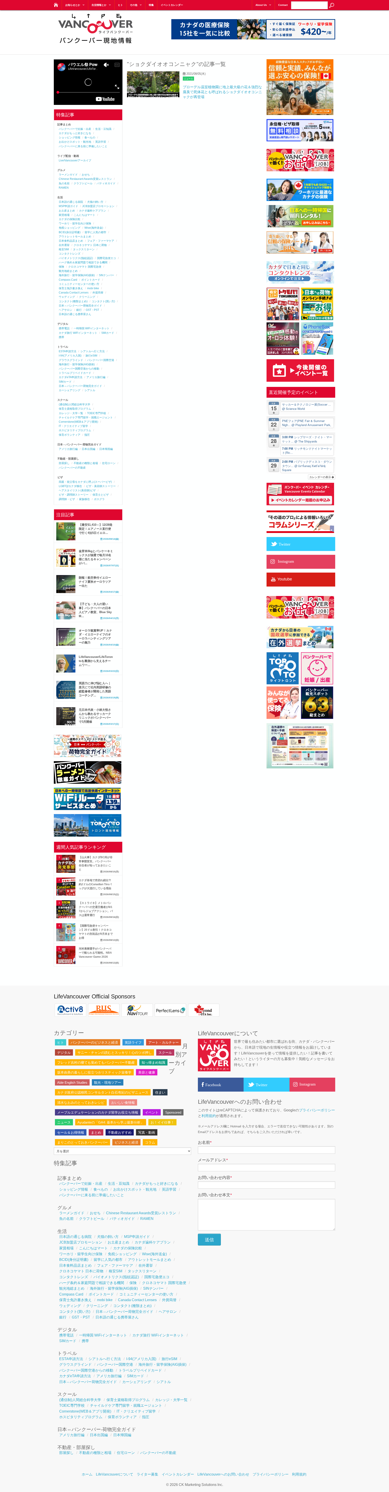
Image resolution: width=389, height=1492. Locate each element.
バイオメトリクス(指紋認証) (76, 258)
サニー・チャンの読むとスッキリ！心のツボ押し (114, 1052)
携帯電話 (64, 328)
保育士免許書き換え (71, 288)
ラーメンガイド (68, 174)
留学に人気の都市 (95, 232)
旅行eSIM (91, 355)
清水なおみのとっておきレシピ (80, 1102)
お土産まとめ (67, 210)
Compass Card (68, 279)
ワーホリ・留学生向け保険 (75, 223)
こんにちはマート (84, 215)
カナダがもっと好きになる (75, 133)
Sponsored (173, 1112)
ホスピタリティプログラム (75, 430)
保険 (61, 266)
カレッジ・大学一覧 (71, 413)
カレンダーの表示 (320, 477)
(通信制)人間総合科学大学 (74, 404)
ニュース (188, 78)
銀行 (79, 309)
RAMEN (64, 187)
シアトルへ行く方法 (92, 351)
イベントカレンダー (172, 5)
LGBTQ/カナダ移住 (70, 486)
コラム (150, 1142)
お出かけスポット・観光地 (75, 141)
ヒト (120, 5)
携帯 (61, 337)
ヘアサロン (65, 309)
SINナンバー (106, 275)
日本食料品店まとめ (71, 240)
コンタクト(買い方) (103, 301)
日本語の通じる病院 (71, 201)
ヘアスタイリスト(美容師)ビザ (77, 490)
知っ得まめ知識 (153, 1062)
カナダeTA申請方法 (70, 377)
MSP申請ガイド (68, 206)
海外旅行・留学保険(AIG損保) (77, 275)
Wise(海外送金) (93, 227)
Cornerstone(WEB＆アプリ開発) (78, 421)
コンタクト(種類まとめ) (73, 301)
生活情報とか (99, 5)
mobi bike (93, 288)
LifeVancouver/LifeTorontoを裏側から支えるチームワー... (96, 661)
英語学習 (100, 141)
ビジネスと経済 (126, 1142)
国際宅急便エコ (106, 258)
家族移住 (84, 499)
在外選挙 (64, 245)
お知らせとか (72, 5)
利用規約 (208, 1116)
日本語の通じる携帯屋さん (75, 314)
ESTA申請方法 (67, 351)
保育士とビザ (101, 494)
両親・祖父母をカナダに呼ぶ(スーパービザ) (85, 481)
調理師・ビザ (67, 499)
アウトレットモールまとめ (75, 236)
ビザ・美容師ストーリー (101, 486)
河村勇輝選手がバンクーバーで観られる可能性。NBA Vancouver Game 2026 (95, 952)
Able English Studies (72, 1082)
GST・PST (92, 309)
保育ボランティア (69, 434)
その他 (133, 5)
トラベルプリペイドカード (75, 373)
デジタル (64, 1052)
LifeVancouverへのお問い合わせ (223, 1474)
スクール (165, 1052)
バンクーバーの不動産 (72, 467)
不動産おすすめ (119, 1132)
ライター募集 (147, 1474)
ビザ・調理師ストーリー (73, 494)
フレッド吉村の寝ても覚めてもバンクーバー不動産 (96, 1062)
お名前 (205, 1142)
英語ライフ (133, 1042)
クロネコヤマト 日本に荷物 (90, 245)
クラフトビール (83, 183)
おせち (86, 174)
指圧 (87, 434)
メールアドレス (213, 1160)
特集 (151, 5)
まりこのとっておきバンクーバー (82, 1142)
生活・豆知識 (103, 129)
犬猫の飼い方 (95, 201)
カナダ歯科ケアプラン (92, 210)
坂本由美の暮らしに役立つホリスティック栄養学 (94, 1072)
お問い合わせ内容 (215, 1177)
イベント (151, 1112)
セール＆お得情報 (70, 1132)
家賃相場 (64, 215)
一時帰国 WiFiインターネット (91, 328)
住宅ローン (108, 463)
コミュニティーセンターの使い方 (79, 284)
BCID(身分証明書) (70, 232)
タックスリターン (84, 249)
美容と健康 (146, 1072)
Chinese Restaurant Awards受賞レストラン (85, 179)
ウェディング (67, 296)
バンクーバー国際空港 (100, 360)
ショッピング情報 (69, 137)
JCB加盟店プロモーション (98, 206)
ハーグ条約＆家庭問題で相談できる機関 (83, 262)
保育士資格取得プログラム (75, 408)
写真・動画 (146, 1132)
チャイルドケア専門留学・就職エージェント (86, 417)
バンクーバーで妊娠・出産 (75, 129)
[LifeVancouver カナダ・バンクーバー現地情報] (55, 3)
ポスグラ (99, 499)
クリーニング (87, 296)
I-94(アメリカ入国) (70, 355)
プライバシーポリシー (317, 1110)
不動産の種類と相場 (86, 463)
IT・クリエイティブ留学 (73, 426)
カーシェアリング (69, 390)
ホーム (87, 1474)
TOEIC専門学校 (96, 413)
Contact (283, 5)
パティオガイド (106, 183)
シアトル (89, 390)
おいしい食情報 (123, 1102)
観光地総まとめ (68, 271)
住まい (160, 1092)
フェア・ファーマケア (100, 240)
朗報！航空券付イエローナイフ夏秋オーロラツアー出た (95, 581)
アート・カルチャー (163, 1042)
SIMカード (107, 332)
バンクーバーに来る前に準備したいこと (83, 146)
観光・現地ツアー (107, 1082)
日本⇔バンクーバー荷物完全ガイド (80, 305)
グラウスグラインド (71, 360)
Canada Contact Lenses (73, 292)
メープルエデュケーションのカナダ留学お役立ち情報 (97, 1112)
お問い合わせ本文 (215, 1195)
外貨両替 (98, 292)
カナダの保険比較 (69, 219)
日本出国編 (88, 449)
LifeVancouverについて (114, 1474)
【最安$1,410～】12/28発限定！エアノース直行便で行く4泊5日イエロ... (95, 529)
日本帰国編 (106, 449)
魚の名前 (64, 183)
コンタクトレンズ (69, 253)
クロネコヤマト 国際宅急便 (84, 266)
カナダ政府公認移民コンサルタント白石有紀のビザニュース (102, 1092)
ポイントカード (90, 279)
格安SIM (64, 249)
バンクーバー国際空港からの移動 (79, 368)
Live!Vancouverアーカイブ (75, 160)
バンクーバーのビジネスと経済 (94, 1042)
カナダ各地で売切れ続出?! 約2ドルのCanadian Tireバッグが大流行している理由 (95, 884)
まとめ (96, 1132)
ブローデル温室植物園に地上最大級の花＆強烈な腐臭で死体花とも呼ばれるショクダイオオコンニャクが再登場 (222, 92)
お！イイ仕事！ (162, 1122)
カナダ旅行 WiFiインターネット (78, 332)
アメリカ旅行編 (95, 377)
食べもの (89, 137)
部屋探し (64, 463)
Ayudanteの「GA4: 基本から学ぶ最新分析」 (110, 1122)
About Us (261, 5)
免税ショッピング (69, 227)
